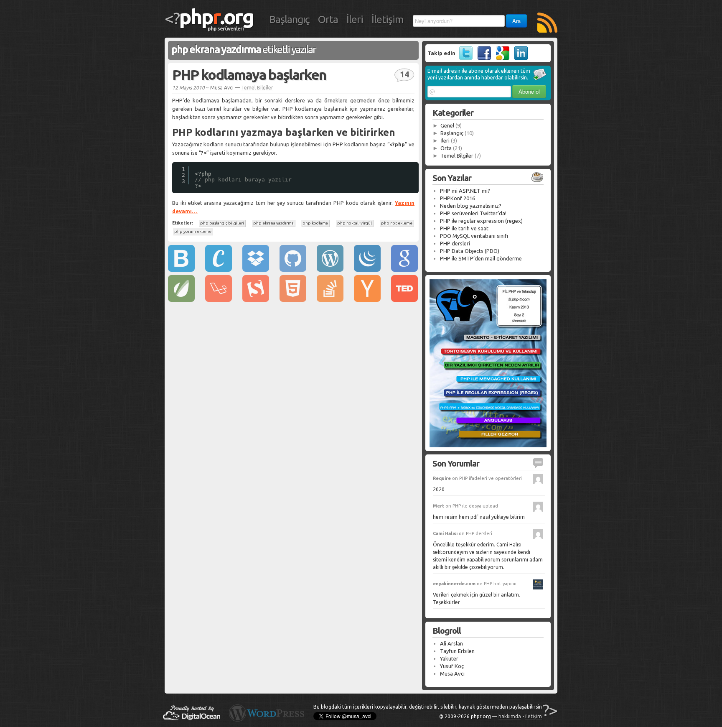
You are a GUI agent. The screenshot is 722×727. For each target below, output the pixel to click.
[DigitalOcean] (191, 718)
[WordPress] (330, 270)
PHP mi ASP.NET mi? (465, 191)
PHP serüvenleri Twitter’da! (473, 213)
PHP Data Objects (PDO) (469, 251)
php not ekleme (396, 223)
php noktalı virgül (354, 223)
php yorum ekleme (192, 231)
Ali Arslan (451, 643)
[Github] (293, 270)
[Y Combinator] (367, 300)
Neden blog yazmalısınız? (470, 206)
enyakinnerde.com (454, 583)
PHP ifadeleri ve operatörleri (490, 478)
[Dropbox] (255, 270)
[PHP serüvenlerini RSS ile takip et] (547, 23)
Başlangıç (289, 19)
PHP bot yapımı (500, 583)
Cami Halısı (445, 533)
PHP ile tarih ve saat (464, 228)
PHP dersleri (455, 243)
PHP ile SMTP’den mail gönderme (481, 258)
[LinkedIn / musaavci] (519, 58)
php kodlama (315, 223)
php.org (216, 16)
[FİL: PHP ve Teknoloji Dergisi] (488, 445)
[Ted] (404, 300)
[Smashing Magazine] (255, 300)
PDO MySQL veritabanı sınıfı (474, 236)
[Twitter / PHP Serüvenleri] (464, 58)
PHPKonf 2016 (457, 198)
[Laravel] (218, 300)
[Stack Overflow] (330, 300)
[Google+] (500, 58)
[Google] (404, 270)
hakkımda (509, 716)
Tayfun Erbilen (457, 651)
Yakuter (449, 658)
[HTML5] (293, 300)
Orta (328, 19)
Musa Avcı (452, 673)
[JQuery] (367, 270)
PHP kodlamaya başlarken (249, 74)
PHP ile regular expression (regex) (481, 221)
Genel (447, 125)
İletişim (387, 19)
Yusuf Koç (452, 666)
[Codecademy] (218, 270)
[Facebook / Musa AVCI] (482, 58)
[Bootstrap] (181, 270)
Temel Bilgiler (257, 87)
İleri (354, 19)
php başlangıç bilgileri (222, 223)
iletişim (533, 716)
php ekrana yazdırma (273, 223)
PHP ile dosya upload (475, 505)
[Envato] (181, 300)
